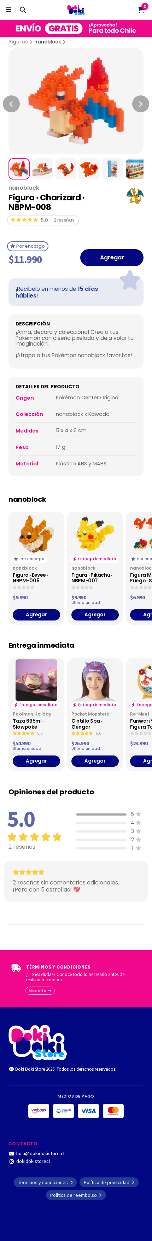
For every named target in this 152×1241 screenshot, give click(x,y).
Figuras (18, 42)
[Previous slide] (11, 103)
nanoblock (47, 42)
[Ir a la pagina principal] (76, 10)
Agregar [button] (36, 614)
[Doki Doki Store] (37, 1041)
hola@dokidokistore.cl (40, 1153)
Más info (38, 990)
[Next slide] (140, 103)
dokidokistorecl (33, 1161)
